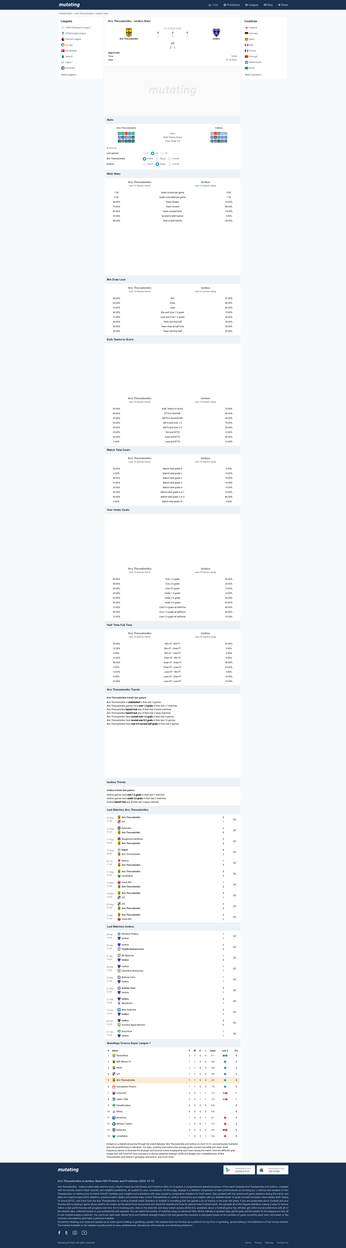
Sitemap (269, 1242)
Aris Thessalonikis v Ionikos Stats (91, 13)
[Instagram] (77, 1232)
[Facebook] (61, 1232)
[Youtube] (85, 1232)
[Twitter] (69, 1232)
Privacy (258, 1242)
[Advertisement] (172, 90)
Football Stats (65, 13)
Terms (248, 1242)
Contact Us (282, 1242)
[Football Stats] (69, 5)
